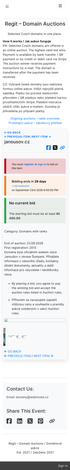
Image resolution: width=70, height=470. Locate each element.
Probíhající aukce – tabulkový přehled (35, 123)
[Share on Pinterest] (40, 421)
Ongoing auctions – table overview (35, 118)
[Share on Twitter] (30, 421)
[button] (62, 148)
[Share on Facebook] (9, 421)
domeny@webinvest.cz (32, 397)
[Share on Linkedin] (19, 421)
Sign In (63, 466)
